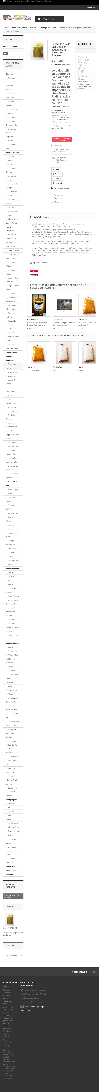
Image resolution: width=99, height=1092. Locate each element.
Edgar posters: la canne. (12, 288)
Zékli (9, 639)
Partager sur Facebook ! (59, 196)
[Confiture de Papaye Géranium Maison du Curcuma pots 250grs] (38, 305)
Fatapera (10, 572)
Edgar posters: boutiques (12, 280)
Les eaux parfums (10, 103)
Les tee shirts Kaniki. (12, 841)
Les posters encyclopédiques (12, 346)
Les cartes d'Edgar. (11, 264)
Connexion (90, 7)
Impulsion (11, 584)
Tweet (57, 169)
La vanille (11, 376)
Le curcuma (11, 372)
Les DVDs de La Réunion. (12, 562)
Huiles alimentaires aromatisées (10, 391)
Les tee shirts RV (12, 716)
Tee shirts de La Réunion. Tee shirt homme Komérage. (12, 676)
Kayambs (11, 557)
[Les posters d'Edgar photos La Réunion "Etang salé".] (64, 305)
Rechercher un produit (12, 46)
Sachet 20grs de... (10, 928)
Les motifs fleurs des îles (11, 452)
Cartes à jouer (12, 329)
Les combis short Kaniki (11, 861)
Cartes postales (13, 250)
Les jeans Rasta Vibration (11, 708)
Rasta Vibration (13, 596)
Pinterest (58, 183)
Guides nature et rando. (12, 491)
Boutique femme (12, 568)
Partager (57, 174)
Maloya (10, 529)
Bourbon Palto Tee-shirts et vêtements (12, 792)
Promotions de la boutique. (12, 872)
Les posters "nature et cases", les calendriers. (12, 297)
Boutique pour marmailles (11, 801)
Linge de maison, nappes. (12, 436)
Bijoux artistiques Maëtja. (12, 217)
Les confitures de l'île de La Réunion (12, 415)
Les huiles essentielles (10, 95)
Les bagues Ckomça (11, 170)
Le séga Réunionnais (10, 543)
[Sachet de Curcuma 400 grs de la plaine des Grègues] (38, 352)
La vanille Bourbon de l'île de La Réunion (12, 427)
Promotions (8, 987)
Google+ (58, 178)
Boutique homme (12, 643)
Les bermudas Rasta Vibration (12, 700)
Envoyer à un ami (62, 188)
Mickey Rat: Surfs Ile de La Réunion (11, 733)
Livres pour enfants (11, 499)
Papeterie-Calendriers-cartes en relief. (12, 337)
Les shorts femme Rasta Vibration (11, 612)
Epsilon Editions (9, 519)
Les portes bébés (11, 146)
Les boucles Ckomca (11, 194)
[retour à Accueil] (5, 27)
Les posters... (58, 319)
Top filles (10, 811)
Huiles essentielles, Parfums (10, 86)
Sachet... (82, 367)
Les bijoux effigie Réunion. (11, 209)
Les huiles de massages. (12, 111)
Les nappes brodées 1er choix (12, 444)
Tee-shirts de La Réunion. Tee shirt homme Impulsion (12, 657)
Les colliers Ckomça (11, 178)
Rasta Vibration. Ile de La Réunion (11, 690)
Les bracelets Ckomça (12, 186)
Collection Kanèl (10, 507)
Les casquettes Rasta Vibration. (12, 723)
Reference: (55, 61)
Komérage (11, 667)
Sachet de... (83, 319)
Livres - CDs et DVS (11, 484)
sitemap (6, 1046)
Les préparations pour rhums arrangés (12, 403)
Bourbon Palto (12, 635)
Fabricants (11, 945)
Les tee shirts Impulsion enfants (12, 825)
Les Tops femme (10, 578)
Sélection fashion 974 (10, 770)
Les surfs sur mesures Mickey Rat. (12, 760)
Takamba (11, 553)
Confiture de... (33, 319)
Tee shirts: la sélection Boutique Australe (12, 780)
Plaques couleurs (10, 315)
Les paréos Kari (13, 620)
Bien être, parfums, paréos (12, 76)
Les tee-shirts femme (12, 590)
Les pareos (11, 117)
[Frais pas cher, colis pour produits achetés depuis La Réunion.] (49, 2)
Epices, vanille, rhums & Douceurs (12, 356)
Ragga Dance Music (12, 535)
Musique (10, 525)
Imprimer (59, 202)
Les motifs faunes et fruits (11, 460)
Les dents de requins (11, 201)
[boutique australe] (17, 17)
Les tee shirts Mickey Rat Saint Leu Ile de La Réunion (12, 747)
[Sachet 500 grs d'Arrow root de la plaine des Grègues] (64, 352)
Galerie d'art (10, 867)
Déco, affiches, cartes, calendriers (11, 227)
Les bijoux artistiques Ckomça (10, 160)
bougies (10, 141)
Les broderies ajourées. (12, 476)
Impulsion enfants (10, 817)
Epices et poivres (10, 382)
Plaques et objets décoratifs (12, 307)
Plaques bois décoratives (11, 323)
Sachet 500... (58, 367)
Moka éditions (12, 513)
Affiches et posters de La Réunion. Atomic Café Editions (12, 240)
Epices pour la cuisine (12, 366)
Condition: (55, 65)
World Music (12, 549)
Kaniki (9, 835)
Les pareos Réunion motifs (11, 123)
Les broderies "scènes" (12, 468)
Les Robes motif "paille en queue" (11, 851)
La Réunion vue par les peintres (12, 256)
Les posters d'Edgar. (11, 272)
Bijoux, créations (12, 152)
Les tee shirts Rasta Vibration (12, 602)
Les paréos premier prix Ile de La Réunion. (12, 627)
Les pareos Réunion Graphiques (11, 133)
